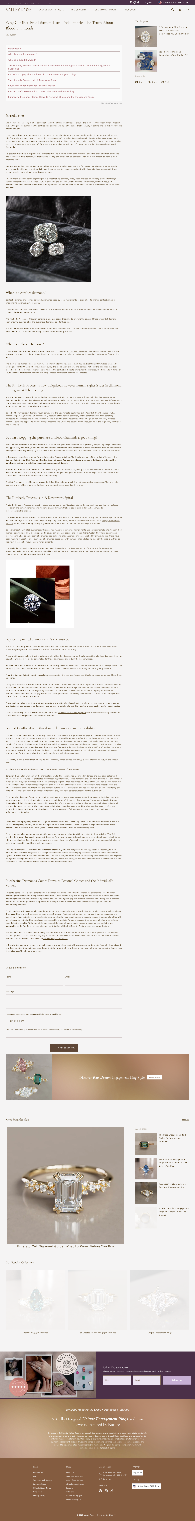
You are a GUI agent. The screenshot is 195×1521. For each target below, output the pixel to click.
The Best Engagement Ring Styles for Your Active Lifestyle (172, 1138)
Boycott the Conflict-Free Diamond (45, 138)
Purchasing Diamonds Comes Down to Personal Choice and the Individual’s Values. (51, 97)
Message (10, 991)
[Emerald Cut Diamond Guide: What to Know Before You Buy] (65, 1185)
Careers (69, 1488)
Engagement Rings (50, 10)
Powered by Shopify (106, 1515)
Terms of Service (71, 1030)
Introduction (14, 48)
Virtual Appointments (75, 1484)
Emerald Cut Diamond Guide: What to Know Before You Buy (65, 1246)
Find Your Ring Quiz (74, 1496)
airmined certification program (72, 712)
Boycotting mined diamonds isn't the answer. (32, 85)
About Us (70, 1472)
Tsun (120, 103)
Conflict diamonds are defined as (21, 300)
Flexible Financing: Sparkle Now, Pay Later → (28, 2)
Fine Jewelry (78, 10)
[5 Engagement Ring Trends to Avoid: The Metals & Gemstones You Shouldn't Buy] (146, 36)
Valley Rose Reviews (74, 1480)
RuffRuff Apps (109, 103)
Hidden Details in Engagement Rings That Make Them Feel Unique (174, 1211)
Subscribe (177, 1380)
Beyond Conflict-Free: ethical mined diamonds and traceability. (41, 91)
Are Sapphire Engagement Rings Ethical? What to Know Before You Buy (173, 1162)
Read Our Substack (74, 1476)
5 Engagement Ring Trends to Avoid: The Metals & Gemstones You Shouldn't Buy (174, 30)
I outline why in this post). (55, 938)
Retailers (70, 1492)
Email (67, 977)
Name (8, 977)
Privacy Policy (54, 1030)
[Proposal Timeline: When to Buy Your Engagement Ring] (146, 1193)
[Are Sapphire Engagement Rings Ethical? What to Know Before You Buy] (146, 1168)
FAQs (35, 1476)
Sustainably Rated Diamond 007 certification (89, 822)
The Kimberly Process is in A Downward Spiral (33, 80)
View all (185, 1120)
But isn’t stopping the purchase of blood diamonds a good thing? (42, 74)
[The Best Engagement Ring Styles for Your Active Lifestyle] (146, 1144)
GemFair (77, 834)
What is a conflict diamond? (23, 54)
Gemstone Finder (106, 10)
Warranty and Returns (42, 1480)
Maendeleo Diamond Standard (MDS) (49, 850)
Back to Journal (66, 1047)
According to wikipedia (77, 351)
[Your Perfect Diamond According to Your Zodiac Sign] (146, 61)
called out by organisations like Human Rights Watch (71, 533)
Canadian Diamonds (15, 776)
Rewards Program (73, 1500)
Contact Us (38, 1472)
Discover (130, 10)
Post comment (16, 1021)
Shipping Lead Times (42, 1488)
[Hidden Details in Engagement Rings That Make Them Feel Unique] (146, 1217)
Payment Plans (39, 1484)
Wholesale (37, 1492)
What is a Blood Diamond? (22, 60)
